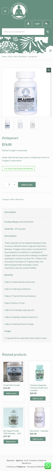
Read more (11, 441)
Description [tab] (10, 212)
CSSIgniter (21, 467)
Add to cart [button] (11, 393)
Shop (10, 56)
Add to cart (26, 184)
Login (37, 24)
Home (4, 56)
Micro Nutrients (20, 56)
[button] (48, 70)
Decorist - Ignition (15, 460)
